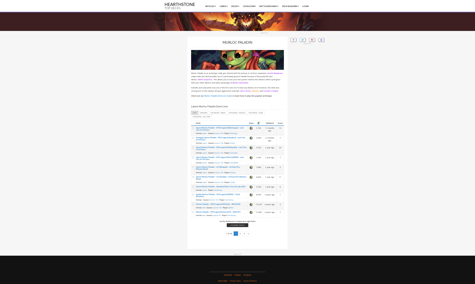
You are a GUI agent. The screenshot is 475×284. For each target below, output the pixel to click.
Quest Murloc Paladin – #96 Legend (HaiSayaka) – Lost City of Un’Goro (221, 148)
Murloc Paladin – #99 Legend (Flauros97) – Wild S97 (218, 212)
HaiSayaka (234, 153)
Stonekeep (218, 190)
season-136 (218, 153)
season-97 (217, 215)
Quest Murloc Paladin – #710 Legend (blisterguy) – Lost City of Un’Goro (220, 129)
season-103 (217, 208)
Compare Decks (237, 225)
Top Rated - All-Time (201, 117)
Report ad (264, 33)
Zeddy (232, 182)
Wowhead (228, 275)
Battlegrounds (268, 6)
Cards (223, 6)
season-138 (218, 133)
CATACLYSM (249, 6)
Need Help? (222, 281)
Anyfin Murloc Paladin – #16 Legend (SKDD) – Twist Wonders (218, 195)
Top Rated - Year (256, 113)
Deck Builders (290, 6)
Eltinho (231, 208)
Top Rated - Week (218, 113)
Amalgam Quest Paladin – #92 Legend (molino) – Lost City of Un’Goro (220, 138)
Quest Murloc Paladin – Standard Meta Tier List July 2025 (221, 186)
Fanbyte (237, 275)
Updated (203, 113)
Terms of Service (250, 281)
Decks (234, 6)
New (195, 113)
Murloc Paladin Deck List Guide (218, 96)
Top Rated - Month (237, 113)
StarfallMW (234, 163)
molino (232, 143)
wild (203, 208)
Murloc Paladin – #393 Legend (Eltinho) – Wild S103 (218, 204)
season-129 (214, 200)
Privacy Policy (235, 281)
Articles (210, 6)
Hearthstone (180, 6)
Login (305, 6)
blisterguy (233, 133)
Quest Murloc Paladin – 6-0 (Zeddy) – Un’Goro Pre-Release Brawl (221, 178)
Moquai (233, 172)
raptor (204, 133)
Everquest (247, 275)
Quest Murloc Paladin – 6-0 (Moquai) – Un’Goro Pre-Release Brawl (218, 168)
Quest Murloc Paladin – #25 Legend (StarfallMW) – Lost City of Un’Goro (220, 158)
